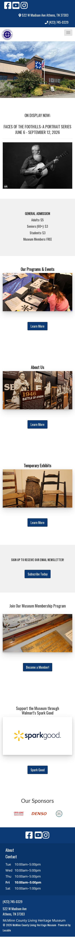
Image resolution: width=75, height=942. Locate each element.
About (9, 850)
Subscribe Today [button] (38, 574)
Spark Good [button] (38, 769)
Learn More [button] (37, 326)
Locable (7, 930)
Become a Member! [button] (37, 667)
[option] (17, 814)
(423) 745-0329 (58, 22)
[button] (68, 32)
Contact (11, 856)
